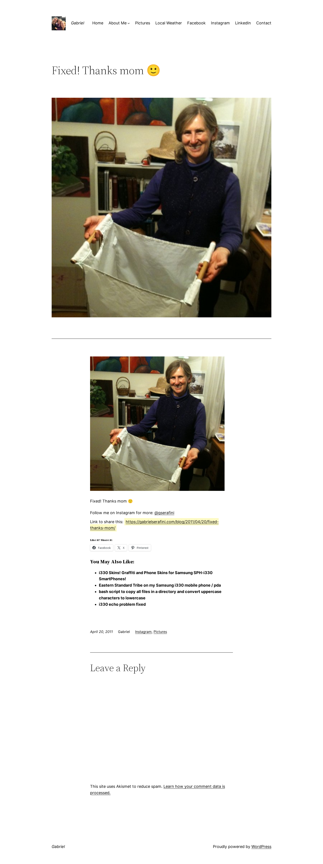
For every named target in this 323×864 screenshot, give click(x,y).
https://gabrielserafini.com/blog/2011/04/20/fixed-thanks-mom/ (154, 524)
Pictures (160, 631)
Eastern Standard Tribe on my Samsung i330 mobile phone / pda (160, 585)
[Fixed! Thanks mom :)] (157, 489)
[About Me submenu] (128, 23)
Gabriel (77, 23)
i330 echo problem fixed (122, 604)
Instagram (143, 631)
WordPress (261, 846)
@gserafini (164, 512)
